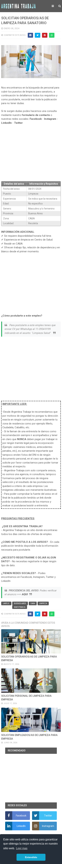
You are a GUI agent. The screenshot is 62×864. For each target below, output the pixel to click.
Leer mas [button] (21, 848)
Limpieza (43, 603)
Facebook (36, 118)
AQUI (25, 594)
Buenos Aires (20, 603)
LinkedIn (6, 122)
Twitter (18, 122)
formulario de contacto (36, 115)
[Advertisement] (31, 153)
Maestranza (19, 607)
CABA (32, 603)
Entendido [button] (31, 857)
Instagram (50, 118)
